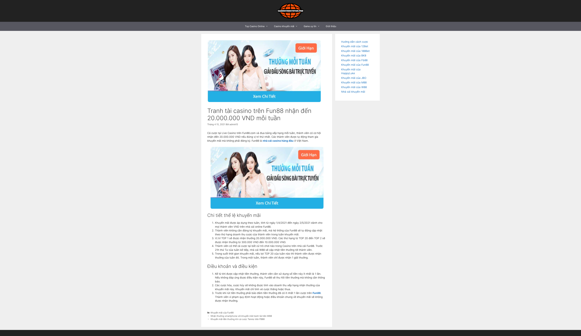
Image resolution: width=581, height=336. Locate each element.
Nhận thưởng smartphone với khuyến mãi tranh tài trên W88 (241, 316)
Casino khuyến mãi (284, 26)
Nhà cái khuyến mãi (353, 91)
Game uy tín (310, 26)
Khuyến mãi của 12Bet (354, 46)
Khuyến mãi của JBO (353, 77)
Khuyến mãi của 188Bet (355, 51)
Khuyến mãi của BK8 (353, 55)
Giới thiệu (331, 26)
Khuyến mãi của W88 (354, 87)
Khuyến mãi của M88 (354, 82)
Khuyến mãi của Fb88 (354, 60)
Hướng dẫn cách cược (354, 41)
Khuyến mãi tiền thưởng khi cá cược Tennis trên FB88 (238, 319)
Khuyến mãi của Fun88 (222, 312)
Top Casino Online (255, 26)
